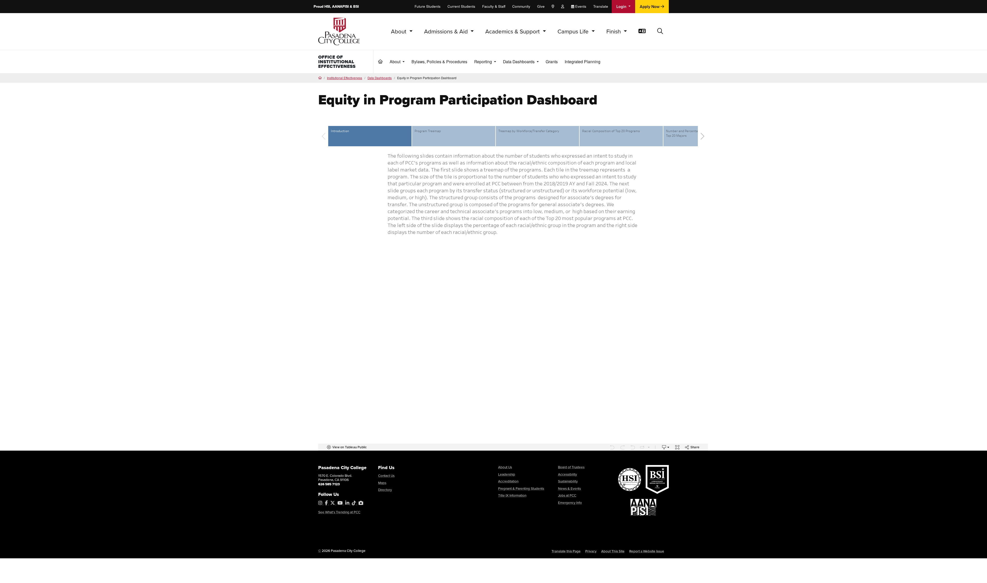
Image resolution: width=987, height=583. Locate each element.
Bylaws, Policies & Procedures (439, 61)
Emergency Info (570, 502)
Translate (600, 6)
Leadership (506, 474)
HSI (327, 6)
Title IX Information (512, 495)
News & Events (569, 488)
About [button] (399, 31)
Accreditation (508, 481)
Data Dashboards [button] (519, 61)
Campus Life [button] (574, 31)
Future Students (428, 6)
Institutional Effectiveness (344, 78)
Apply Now (650, 7)
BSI (356, 6)
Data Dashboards (380, 78)
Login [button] (621, 7)
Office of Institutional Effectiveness (336, 62)
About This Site (613, 551)
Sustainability (568, 481)
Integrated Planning (582, 61)
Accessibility (567, 474)
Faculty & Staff (493, 6)
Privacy (591, 551)
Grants (552, 61)
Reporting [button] (483, 61)
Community (521, 6)
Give (541, 6)
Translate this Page (566, 551)
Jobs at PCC (567, 495)
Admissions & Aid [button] (446, 31)
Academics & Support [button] (513, 31)
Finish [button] (614, 31)
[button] (660, 31)
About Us (505, 466)
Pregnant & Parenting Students (521, 488)
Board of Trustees (571, 466)
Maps (382, 482)
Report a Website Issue (646, 551)
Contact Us (386, 475)
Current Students (461, 6)
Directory (385, 489)
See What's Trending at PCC (339, 511)
